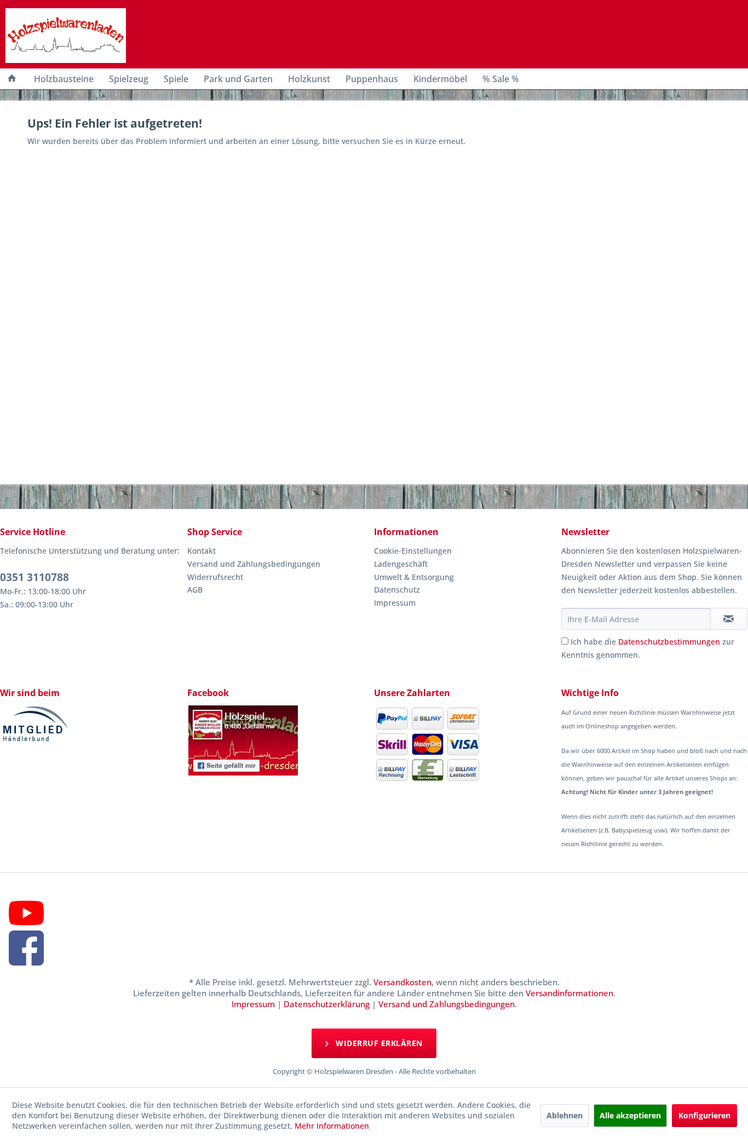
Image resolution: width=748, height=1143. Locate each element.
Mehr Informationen (332, 1126)
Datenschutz (397, 589)
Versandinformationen (569, 992)
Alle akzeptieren (630, 1115)
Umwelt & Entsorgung (414, 577)
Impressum (395, 603)
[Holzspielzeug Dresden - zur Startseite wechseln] (65, 35)
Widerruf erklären (378, 1043)
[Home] (12, 78)
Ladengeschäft (401, 564)
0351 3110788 (34, 577)
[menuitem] (12, 78)
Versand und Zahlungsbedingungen (253, 564)
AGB (195, 589)
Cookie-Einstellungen (413, 550)
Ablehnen (564, 1115)
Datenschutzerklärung (327, 1003)
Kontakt (201, 550)
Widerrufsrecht (215, 577)
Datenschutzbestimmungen (669, 641)
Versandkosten (402, 982)
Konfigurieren (704, 1115)
